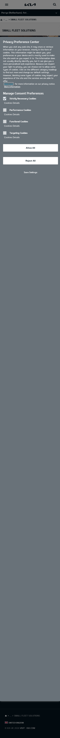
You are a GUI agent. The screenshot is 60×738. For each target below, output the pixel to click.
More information (12, 86)
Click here (8, 84)
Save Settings (30, 172)
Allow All (30, 148)
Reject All (31, 160)
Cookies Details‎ (12, 103)
